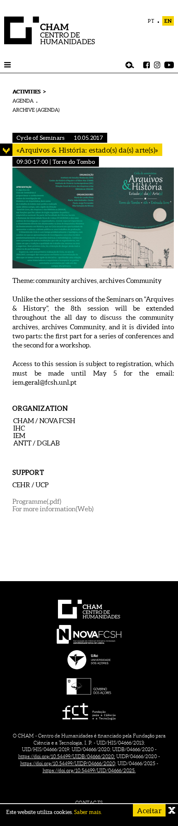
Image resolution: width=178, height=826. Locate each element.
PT (151, 21)
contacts (89, 802)
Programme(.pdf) (36, 501)
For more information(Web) (53, 508)
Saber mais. (88, 812)
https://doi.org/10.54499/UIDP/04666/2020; (68, 763)
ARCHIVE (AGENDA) (36, 110)
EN (168, 21)
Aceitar (149, 810)
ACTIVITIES (26, 91)
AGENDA (23, 100)
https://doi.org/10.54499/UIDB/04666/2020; (66, 756)
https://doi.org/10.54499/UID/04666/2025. (89, 770)
